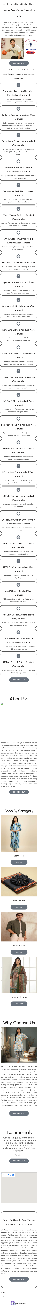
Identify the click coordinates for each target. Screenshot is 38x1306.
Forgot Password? (28, 653)
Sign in (19, 657)
